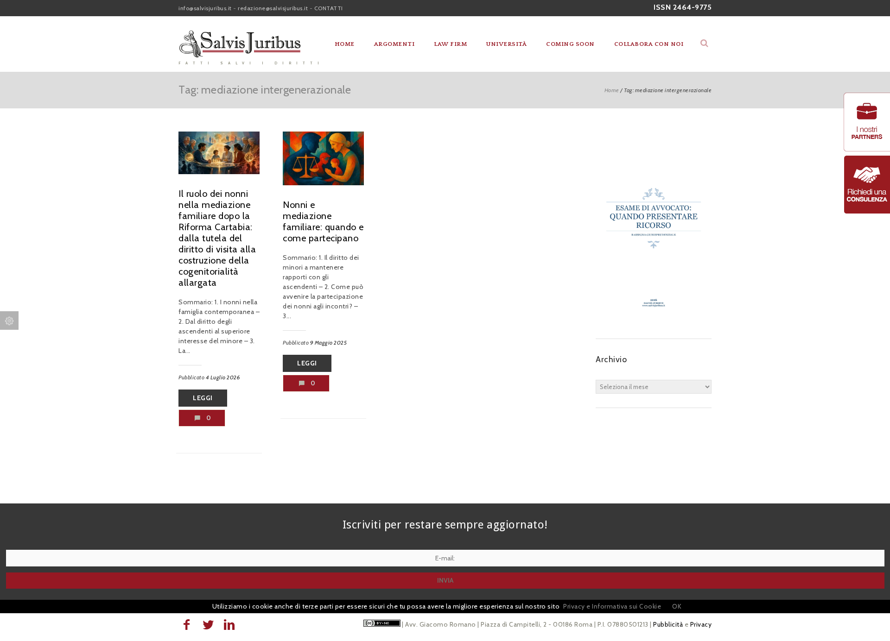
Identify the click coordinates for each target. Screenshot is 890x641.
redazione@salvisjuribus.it (273, 8)
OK (676, 606)
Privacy (701, 624)
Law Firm (450, 44)
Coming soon (570, 44)
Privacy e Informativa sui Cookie (612, 606)
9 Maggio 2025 (328, 342)
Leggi (203, 398)
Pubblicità (668, 624)
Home (345, 44)
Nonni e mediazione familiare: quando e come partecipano (323, 221)
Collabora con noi (649, 44)
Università (506, 44)
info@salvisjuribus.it (205, 8)
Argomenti (394, 44)
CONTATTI (328, 8)
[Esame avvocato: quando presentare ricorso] (654, 320)
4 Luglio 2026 (223, 377)
